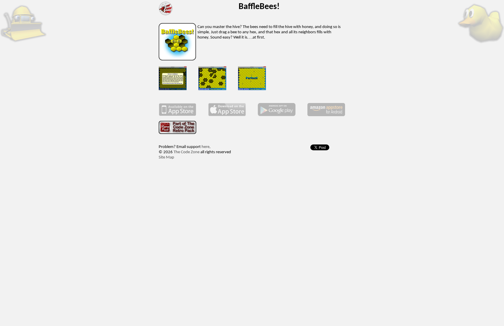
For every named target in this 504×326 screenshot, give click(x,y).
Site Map (166, 157)
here (205, 147)
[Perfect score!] (252, 89)
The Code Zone (187, 152)
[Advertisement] (252, 181)
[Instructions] (173, 89)
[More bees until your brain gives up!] (212, 89)
